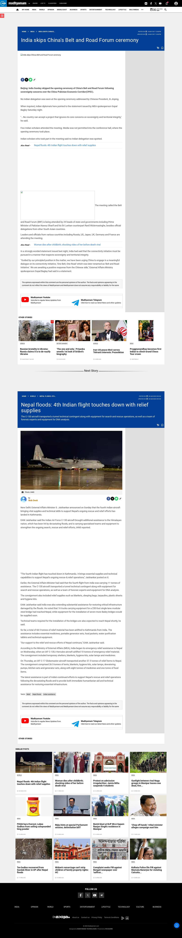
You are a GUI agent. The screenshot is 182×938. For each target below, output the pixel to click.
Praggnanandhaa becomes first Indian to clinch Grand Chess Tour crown (145, 351)
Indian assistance (49, 694)
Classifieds (52, 3)
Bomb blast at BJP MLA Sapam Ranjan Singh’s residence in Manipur (108, 826)
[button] (3, 3)
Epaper (35, 3)
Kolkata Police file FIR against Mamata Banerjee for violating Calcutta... (146, 870)
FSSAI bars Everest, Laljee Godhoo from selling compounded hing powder (34, 826)
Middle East (62, 10)
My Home (25, 10)
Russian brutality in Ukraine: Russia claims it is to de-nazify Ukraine (35, 351)
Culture (140, 907)
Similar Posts (22, 749)
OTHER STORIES (25, 317)
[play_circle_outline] (36, 330)
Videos (22, 343)
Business (73, 10)
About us (75, 917)
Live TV (42, 3)
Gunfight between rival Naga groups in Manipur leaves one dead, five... (146, 783)
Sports (83, 10)
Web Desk (33, 500)
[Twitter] (26, 80)
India (34, 10)
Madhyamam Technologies (87, 929)
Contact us (85, 917)
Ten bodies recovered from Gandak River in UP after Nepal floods (32, 870)
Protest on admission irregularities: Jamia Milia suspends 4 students (106, 783)
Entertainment (95, 10)
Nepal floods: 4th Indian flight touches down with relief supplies (65, 145)
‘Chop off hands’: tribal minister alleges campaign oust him (147, 826)
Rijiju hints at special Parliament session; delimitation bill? (71, 826)
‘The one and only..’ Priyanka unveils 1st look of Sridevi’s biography (71, 351)
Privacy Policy (96, 917)
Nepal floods (37, 694)
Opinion (51, 10)
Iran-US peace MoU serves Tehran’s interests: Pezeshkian (108, 351)
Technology (110, 10)
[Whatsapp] (30, 80)
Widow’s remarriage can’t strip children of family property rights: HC (72, 870)
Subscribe (63, 3)
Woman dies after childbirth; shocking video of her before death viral (67, 244)
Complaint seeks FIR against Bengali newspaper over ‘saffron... (107, 870)
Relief (28, 694)
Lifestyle (122, 10)
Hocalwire (109, 929)
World (42, 10)
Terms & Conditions (111, 917)
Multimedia (134, 10)
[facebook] (23, 80)
